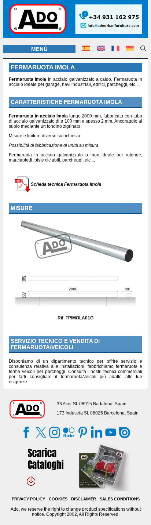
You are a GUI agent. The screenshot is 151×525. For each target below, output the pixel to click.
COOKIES (58, 499)
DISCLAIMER (83, 499)
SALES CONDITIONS (120, 499)
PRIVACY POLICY (28, 499)
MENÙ (39, 49)
